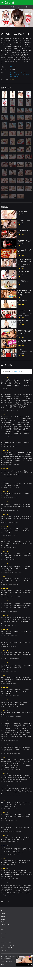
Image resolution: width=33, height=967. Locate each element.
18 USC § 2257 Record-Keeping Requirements (12, 958)
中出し (15, 72)
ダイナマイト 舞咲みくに (23, 230)
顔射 (27, 74)
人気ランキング (5, 924)
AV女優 (19, 7)
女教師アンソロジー (22, 350)
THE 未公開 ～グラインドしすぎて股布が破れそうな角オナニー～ (24, 261)
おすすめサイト (5, 937)
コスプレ (20, 72)
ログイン (17, 371)
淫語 (11, 76)
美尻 (18, 76)
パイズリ (12, 74)
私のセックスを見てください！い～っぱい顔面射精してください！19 (24, 292)
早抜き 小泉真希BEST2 (23, 320)
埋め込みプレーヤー (8, 901)
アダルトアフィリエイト (7, 945)
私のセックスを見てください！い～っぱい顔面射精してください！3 (24, 331)
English (3, 964)
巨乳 (25, 72)
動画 (12, 7)
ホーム (6, 7)
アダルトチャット (5, 950)
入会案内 (26, 7)
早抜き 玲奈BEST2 (22, 300)
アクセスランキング (6, 942)
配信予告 (3, 922)
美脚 (15, 76)
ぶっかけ (23, 74)
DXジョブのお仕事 (5, 948)
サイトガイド (4, 933)
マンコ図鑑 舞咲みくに (23, 281)
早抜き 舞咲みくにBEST (23, 221)
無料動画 (3, 919)
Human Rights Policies (6, 961)
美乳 (11, 72)
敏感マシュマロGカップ (23, 211)
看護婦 (17, 74)
